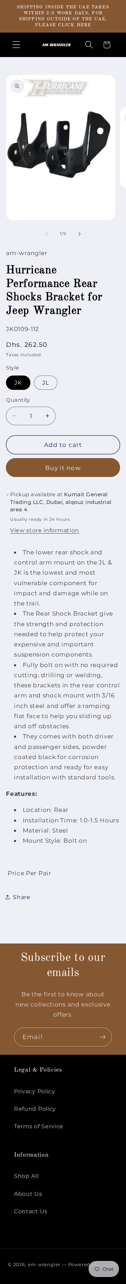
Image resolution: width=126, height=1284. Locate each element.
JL (45, 382)
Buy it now (63, 467)
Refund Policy (35, 1108)
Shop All (26, 1175)
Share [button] (21, 896)
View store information (44, 530)
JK (18, 382)
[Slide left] (46, 234)
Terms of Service (38, 1126)
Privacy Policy (34, 1091)
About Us (28, 1193)
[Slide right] (79, 234)
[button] (16, 45)
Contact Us (31, 1211)
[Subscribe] (103, 1036)
